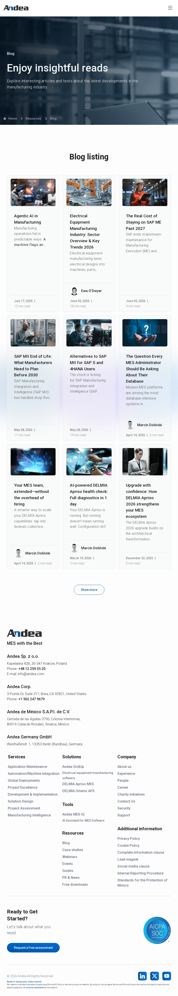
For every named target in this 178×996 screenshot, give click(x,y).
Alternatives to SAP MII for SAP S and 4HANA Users (88, 362)
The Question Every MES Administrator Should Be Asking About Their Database (144, 369)
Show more (89, 589)
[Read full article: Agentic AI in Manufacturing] (33, 192)
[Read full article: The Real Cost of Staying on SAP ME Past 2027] (144, 192)
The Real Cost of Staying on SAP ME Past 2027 (143, 222)
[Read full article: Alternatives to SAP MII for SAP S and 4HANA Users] (88, 332)
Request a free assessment (33, 947)
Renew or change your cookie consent (24, 982)
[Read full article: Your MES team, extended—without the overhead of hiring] (33, 461)
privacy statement (34, 987)
